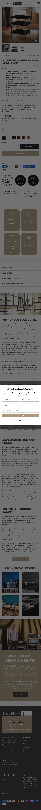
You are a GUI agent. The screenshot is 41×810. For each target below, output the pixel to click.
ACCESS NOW (20, 416)
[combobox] (5, 411)
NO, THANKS (20, 420)
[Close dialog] (39, 387)
